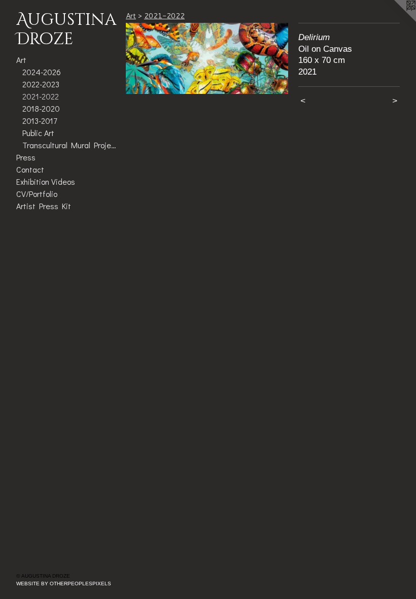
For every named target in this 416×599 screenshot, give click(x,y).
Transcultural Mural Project (70, 145)
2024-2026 (41, 71)
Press (26, 157)
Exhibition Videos (45, 181)
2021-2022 (40, 96)
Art (21, 59)
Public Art (38, 132)
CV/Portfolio (36, 193)
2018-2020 (41, 108)
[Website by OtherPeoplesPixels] (395, 20)
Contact (30, 169)
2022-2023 (40, 84)
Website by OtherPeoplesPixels (63, 583)
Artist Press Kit (43, 206)
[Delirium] (207, 58)
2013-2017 (39, 120)
